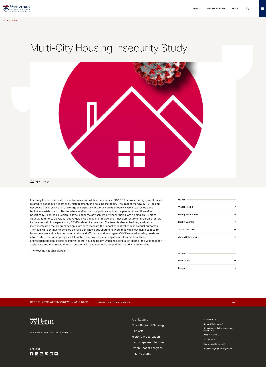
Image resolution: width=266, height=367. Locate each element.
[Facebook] (32, 354)
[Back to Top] (255, 348)
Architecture (140, 319)
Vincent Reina (185, 207)
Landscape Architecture (148, 342)
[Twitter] (36, 354)
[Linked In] (41, 354)
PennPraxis (184, 260)
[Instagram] (46, 354)
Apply (196, 8)
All (11, 21)
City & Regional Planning (148, 325)
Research (183, 268)
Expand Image (42, 181)
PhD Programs (141, 353)
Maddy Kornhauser (188, 214)
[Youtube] (51, 354)
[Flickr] (56, 354)
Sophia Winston (186, 222)
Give (235, 8)
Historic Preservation (146, 336)
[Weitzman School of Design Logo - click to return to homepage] (16, 8)
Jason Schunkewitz (188, 237)
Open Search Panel (247, 8)
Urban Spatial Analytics (147, 348)
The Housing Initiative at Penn (48, 250)
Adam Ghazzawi (186, 229)
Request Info (216, 8)
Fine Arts (138, 331)
